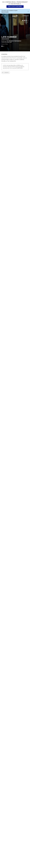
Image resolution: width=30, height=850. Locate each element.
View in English (5, 12)
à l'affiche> (20, 68)
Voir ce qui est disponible (15, 6)
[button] (1, 16)
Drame (2, 44)
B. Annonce (6, 72)
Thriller (6, 44)
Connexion (26, 15)
